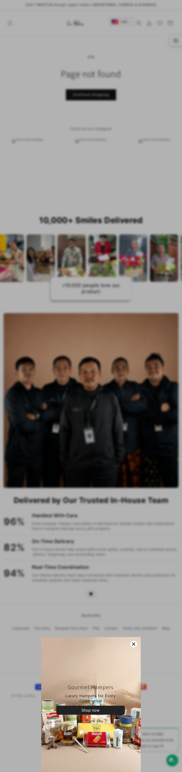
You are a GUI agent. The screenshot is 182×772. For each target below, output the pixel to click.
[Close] (133, 644)
